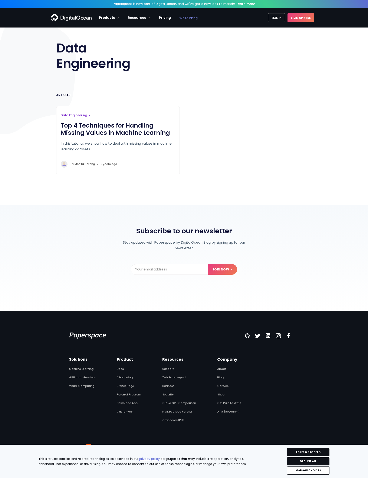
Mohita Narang (85, 164)
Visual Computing (81, 386)
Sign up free (301, 18)
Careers (223, 386)
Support (168, 369)
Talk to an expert (174, 377)
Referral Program (129, 395)
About (221, 369)
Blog (220, 377)
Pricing (165, 17)
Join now (220, 269)
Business (168, 386)
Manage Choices (308, 470)
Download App (127, 403)
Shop (220, 395)
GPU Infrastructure (82, 377)
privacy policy (149, 459)
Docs (120, 369)
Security (168, 395)
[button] (109, 18)
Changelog (125, 377)
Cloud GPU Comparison (179, 403)
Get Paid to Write (229, 403)
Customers (124, 412)
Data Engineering (74, 115)
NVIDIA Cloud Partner (177, 412)
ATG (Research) (228, 412)
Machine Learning (81, 369)
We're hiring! (188, 18)
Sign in (277, 18)
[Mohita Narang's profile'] (64, 164)
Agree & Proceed (308, 452)
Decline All (308, 461)
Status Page (125, 386)
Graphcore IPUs (173, 420)
